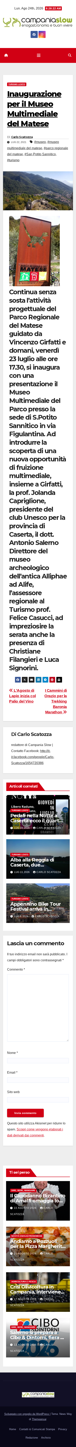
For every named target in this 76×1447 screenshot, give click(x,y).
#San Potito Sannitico (40, 154)
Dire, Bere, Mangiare (23, 1190)
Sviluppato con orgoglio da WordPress (27, 1413)
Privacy (62, 1429)
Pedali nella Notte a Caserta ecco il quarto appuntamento (36, 821)
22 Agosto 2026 (25, 1208)
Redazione (32, 1437)
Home (12, 1429)
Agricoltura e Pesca (23, 1281)
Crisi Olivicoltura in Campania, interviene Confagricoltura (35, 1292)
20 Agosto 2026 (25, 1253)
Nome (12, 1053)
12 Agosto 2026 (25, 1344)
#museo (40, 142)
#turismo (13, 160)
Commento (16, 969)
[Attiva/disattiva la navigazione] (38, 55)
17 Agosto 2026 (25, 1299)
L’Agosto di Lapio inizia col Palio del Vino (22, 695)
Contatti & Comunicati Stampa (37, 1429)
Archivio (46, 1437)
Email (12, 1072)
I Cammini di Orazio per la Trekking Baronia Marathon (55, 701)
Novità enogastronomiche (26, 1236)
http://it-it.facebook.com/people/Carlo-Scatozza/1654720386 (32, 757)
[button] (69, 55)
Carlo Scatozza (22, 137)
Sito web (13, 1092)
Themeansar (39, 1419)
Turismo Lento (16, 84)
